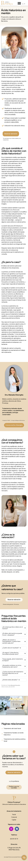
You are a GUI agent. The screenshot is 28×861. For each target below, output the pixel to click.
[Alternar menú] (19, 3)
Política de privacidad (13, 857)
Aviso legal (6, 857)
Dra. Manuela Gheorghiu (14, 685)
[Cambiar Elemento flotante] (24, 857)
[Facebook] (17, 829)
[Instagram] (11, 829)
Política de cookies (21, 857)
